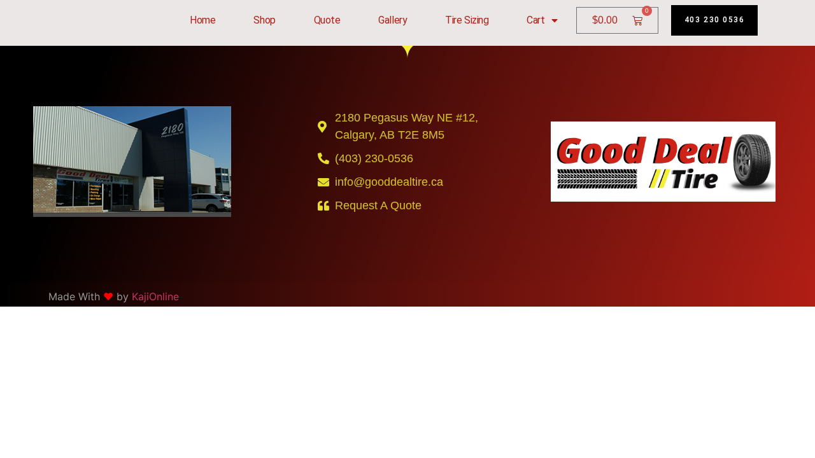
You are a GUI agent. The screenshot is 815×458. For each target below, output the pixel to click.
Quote (327, 20)
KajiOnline (155, 296)
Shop (264, 20)
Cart (535, 20)
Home (202, 20)
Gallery (392, 20)
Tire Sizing (466, 20)
